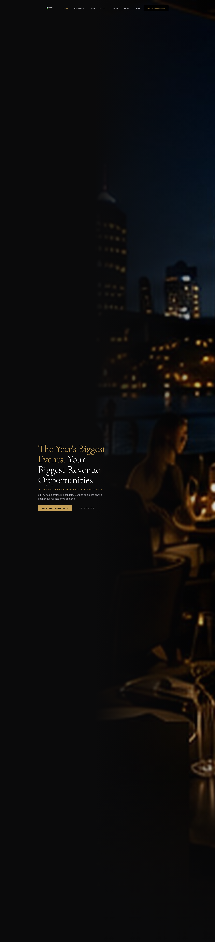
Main (66, 8)
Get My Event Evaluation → (55, 508)
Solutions (79, 8)
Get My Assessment (156, 8)
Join (138, 8)
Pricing (114, 8)
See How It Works (86, 508)
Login (127, 8)
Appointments (98, 8)
